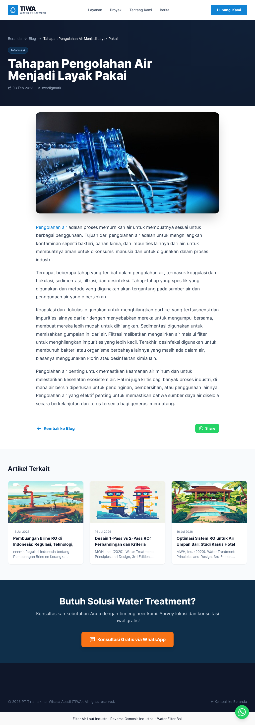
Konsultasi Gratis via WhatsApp (127, 639)
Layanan (95, 10)
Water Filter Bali (169, 719)
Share (210, 428)
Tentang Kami (140, 10)
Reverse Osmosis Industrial (132, 719)
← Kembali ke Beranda (228, 701)
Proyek (116, 10)
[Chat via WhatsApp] (242, 712)
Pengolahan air (51, 227)
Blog (32, 38)
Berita (164, 10)
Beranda (15, 38)
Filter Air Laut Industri (90, 719)
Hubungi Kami (229, 10)
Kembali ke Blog (55, 428)
